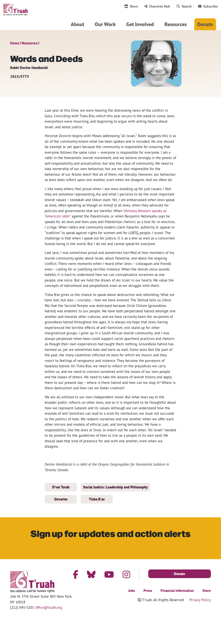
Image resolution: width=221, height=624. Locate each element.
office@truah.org (48, 607)
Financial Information (177, 590)
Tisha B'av (97, 499)
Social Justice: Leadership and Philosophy (115, 487)
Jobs (131, 590)
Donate (205, 24)
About (77, 24)
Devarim (61, 499)
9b (47, 305)
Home (14, 43)
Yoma (167, 300)
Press (148, 590)
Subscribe (210, 6)
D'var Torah (60, 487)
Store (134, 6)
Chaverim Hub (159, 6)
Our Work (105, 24)
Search (187, 6)
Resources (175, 24)
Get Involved (140, 24)
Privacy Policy (200, 599)
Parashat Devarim (58, 135)
